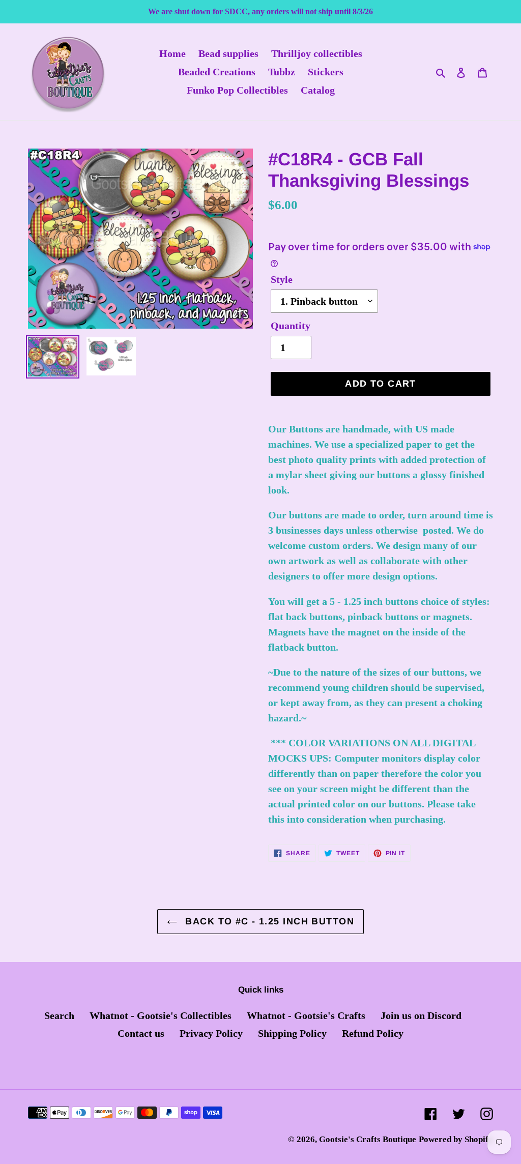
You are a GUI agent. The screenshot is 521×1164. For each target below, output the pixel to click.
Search (59, 1015)
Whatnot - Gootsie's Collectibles (160, 1015)
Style (282, 279)
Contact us (141, 1033)
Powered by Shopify (456, 1139)
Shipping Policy (292, 1033)
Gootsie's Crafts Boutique (367, 1139)
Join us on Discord (421, 1015)
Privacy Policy (211, 1033)
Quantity (290, 325)
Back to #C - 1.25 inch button (268, 921)
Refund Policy (372, 1033)
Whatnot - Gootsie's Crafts (306, 1015)
